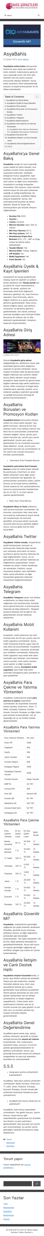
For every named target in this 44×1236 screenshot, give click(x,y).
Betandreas (8, 1215)
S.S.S (10, 146)
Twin (5, 1204)
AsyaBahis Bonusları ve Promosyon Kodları (22, 110)
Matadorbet (8, 1207)
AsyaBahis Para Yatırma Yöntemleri (24, 129)
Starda (6, 1219)
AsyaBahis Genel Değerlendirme (21, 143)
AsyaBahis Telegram (15, 118)
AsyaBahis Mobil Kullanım (17, 121)
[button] (39, 15)
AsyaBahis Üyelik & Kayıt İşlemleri (21, 103)
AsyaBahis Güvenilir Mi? (17, 135)
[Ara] (37, 1183)
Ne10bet (10, 1146)
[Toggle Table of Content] (35, 97)
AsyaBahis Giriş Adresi (16, 106)
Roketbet (7, 1211)
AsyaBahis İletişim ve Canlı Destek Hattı (22, 139)
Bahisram (10, 1143)
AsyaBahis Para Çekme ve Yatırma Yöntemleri (21, 125)
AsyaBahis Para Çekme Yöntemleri (24, 132)
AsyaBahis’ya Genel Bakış (17, 100)
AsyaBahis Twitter (14, 115)
